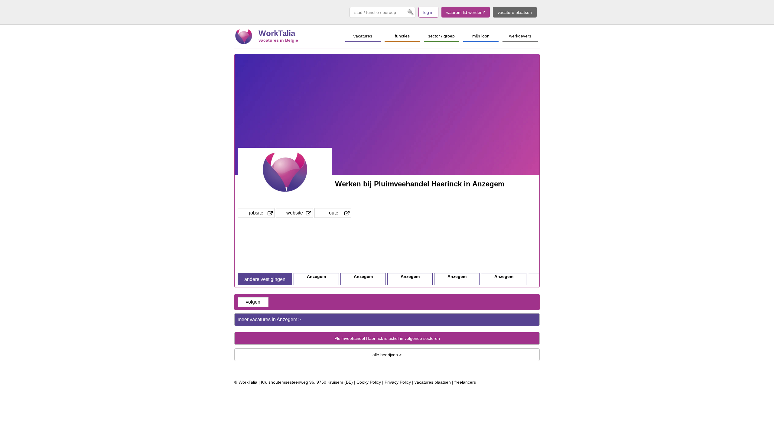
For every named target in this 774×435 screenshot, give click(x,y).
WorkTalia (277, 33)
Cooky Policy (368, 382)
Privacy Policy (398, 382)
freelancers (465, 382)
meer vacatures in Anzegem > (269, 319)
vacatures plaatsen (433, 382)
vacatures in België (278, 40)
